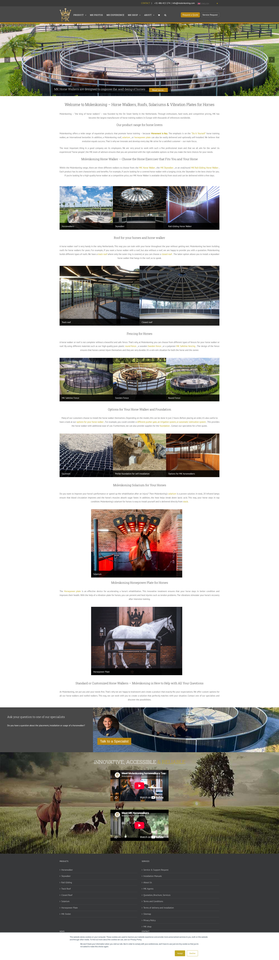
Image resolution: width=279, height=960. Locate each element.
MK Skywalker (167, 167)
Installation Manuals (152, 876)
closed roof (167, 254)
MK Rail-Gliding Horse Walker (204, 167)
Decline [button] (192, 953)
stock (185, 501)
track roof (102, 254)
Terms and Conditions (153, 901)
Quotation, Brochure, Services (156, 895)
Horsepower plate (72, 591)
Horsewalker (67, 869)
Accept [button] (180, 953)
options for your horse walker (90, 422)
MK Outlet (66, 914)
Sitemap (147, 914)
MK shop (147, 926)
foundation (165, 425)
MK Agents (148, 888)
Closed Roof (66, 895)
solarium (126, 137)
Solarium (65, 901)
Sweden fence (154, 346)
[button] (165, 15)
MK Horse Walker (147, 167)
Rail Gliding (66, 882)
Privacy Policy (149, 920)
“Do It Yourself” (198, 133)
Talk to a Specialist (114, 741)
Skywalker (66, 876)
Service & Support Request (155, 869)
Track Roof (66, 888)
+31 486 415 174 (162, 3)
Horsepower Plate (69, 907)
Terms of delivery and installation (158, 907)
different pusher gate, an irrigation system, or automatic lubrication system (171, 422)
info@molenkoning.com (183, 3)
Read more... (158, 90)
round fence (130, 346)
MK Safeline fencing (185, 346)
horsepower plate (142, 137)
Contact (145, 3)
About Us (147, 882)
